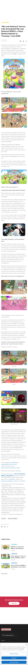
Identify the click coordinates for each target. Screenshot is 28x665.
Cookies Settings (14, 653)
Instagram (10, 481)
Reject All (14, 658)
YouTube (22, 481)
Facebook (4, 481)
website (12, 479)
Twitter (15, 481)
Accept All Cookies (14, 662)
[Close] (26, 644)
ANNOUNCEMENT (13, 518)
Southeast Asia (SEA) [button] (9, 635)
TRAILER (3, 518)
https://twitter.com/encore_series (10, 467)
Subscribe (14, 603)
